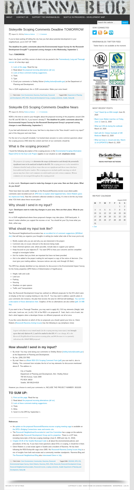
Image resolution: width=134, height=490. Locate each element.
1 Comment (43, 34)
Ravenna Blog (67, 7)
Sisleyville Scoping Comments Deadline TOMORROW (46, 29)
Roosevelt (51, 95)
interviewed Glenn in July (52, 455)
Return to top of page (14, 486)
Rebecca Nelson (29, 34)
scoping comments (56, 98)
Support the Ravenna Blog (46, 17)
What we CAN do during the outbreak (108, 126)
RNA (51, 464)
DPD (23, 98)
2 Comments (43, 112)
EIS (80, 461)
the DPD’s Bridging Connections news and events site (33, 429)
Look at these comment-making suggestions (30, 73)
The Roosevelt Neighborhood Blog (25, 455)
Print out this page (20, 398)
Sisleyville (71, 98)
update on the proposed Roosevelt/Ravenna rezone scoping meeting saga (43, 426)
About (9, 17)
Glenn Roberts (34, 464)
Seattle (65, 98)
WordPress (117, 486)
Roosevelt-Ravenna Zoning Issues (29, 323)
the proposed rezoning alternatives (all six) (39, 70)
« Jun (95, 227)
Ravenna (36, 95)
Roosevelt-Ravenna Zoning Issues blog (66, 450)
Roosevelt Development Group (39, 98)
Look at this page (19, 67)
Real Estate (44, 95)
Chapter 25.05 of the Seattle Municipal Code (29, 441)
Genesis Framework (104, 486)
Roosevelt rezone (39, 467)
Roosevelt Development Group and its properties (42, 435)
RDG (27, 98)
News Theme (88, 486)
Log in (126, 486)
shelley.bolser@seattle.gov (54, 81)
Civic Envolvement (27, 95)
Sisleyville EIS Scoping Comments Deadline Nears (43, 107)
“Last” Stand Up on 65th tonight (106, 112)
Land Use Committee (54, 432)
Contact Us (22, 17)
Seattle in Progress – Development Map (84, 17)
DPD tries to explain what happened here (50, 194)
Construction (38, 461)
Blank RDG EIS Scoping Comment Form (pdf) (44, 360)
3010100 (71, 461)
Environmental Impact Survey (19, 464)
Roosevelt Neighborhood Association (30, 432)
